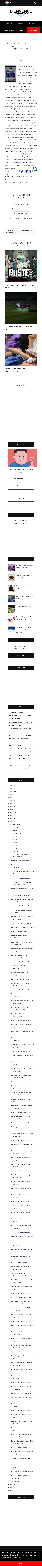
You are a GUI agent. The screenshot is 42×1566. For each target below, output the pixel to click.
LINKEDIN (21, 492)
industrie (22, 715)
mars (13, 851)
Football (27, 732)
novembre (15, 827)
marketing (21, 765)
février (14, 1478)
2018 (11, 797)
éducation (19, 732)
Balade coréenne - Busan (24, 606)
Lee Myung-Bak (27, 735)
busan (19, 768)
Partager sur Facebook (21, 204)
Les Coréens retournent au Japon (22, 1471)
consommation (27, 728)
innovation (12, 765)
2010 (11, 821)
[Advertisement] (21, 541)
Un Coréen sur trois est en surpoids (22, 927)
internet (17, 718)
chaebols (28, 748)
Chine (20, 755)
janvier (14, 1481)
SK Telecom (22, 219)
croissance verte (13, 762)
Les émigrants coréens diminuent (22, 1393)
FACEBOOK (21, 485)
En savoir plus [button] (15, 1558)
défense (17, 758)
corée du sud (12, 712)
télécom (29, 219)
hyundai (11, 745)
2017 (11, 800)
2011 (11, 818)
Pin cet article (22, 213)
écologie (25, 758)
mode (29, 715)
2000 (11, 1490)
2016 (11, 803)
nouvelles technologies (15, 722)
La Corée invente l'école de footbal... (18, 328)
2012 (11, 815)
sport (10, 735)
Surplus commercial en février (20, 895)
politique (11, 725)
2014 (11, 809)
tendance (26, 742)
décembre (15, 824)
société (21, 712)
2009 (11, 1484)
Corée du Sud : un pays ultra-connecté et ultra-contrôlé (23, 629)
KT (17, 219)
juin (13, 842)
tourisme (17, 735)
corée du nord (13, 715)
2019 (11, 794)
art (19, 772)
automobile (28, 722)
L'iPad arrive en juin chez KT (20, 1123)
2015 (11, 806)
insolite (27, 755)
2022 (11, 786)
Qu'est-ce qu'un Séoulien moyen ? (22, 1297)
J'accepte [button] (21, 1563)
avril (13, 848)
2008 (11, 1487)
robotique (12, 768)
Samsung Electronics (15, 728)
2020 (11, 791)
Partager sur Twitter (22, 209)
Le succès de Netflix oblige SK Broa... (19, 286)
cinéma (30, 752)
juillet (13, 839)
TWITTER (21, 498)
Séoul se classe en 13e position (21, 923)
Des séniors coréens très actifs (21, 979)
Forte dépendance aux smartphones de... (16, 370)
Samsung (23, 752)
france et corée (13, 752)
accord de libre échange (16, 748)
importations (24, 762)
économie (19, 725)
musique (29, 765)
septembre (15, 833)
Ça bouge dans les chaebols (20, 861)
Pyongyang (26, 772)
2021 (11, 789)
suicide (11, 758)
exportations (12, 755)
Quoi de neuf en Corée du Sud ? (21, 878)
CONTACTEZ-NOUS (21, 479)
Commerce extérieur (23, 738)
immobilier (12, 772)
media (19, 742)
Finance (19, 745)
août (13, 836)
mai (13, 845)
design (25, 768)
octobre (14, 830)
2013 (11, 812)
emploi (11, 718)
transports (12, 742)
